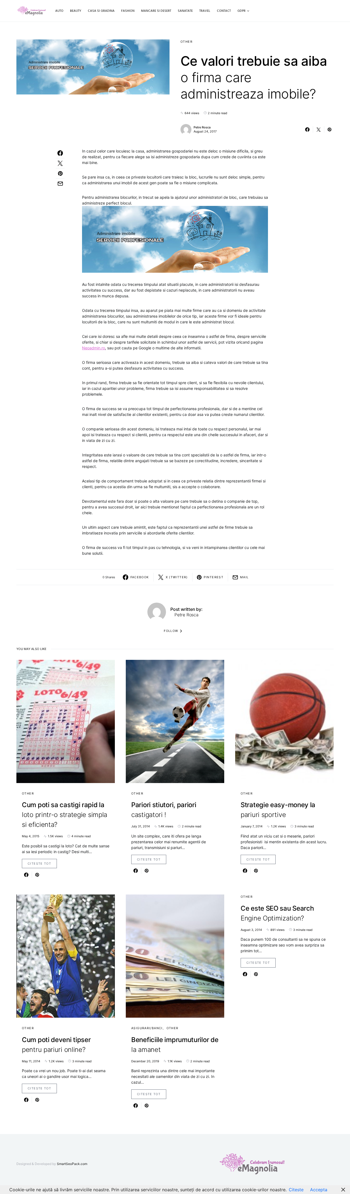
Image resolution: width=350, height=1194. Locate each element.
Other (186, 42)
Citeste (296, 1189)
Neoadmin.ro (93, 348)
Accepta (318, 1189)
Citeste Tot (39, 863)
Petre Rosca (202, 127)
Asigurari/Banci (147, 1028)
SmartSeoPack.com (72, 1164)
